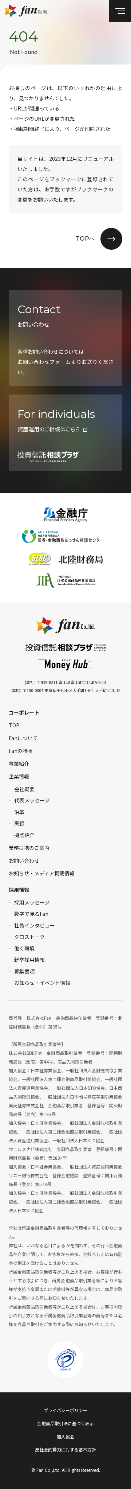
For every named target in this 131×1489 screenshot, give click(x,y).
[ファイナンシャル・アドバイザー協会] (65, 580)
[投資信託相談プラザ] (65, 647)
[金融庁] (65, 515)
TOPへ (85, 238)
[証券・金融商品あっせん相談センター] (65, 536)
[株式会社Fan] (65, 625)
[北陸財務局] (81, 558)
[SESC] (39, 558)
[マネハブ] (65, 665)
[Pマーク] (65, 1359)
